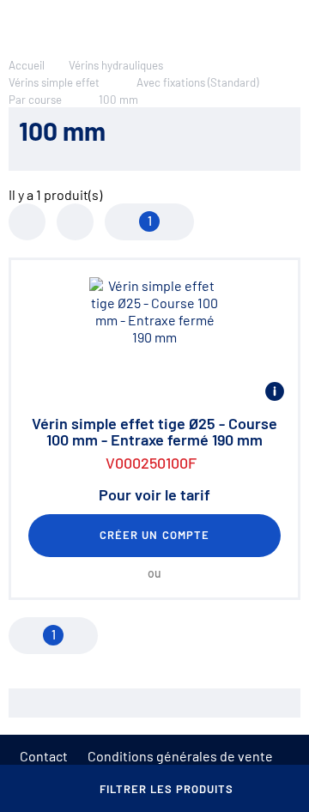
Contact (44, 756)
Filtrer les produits (167, 789)
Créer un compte (154, 535)
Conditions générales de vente (180, 756)
